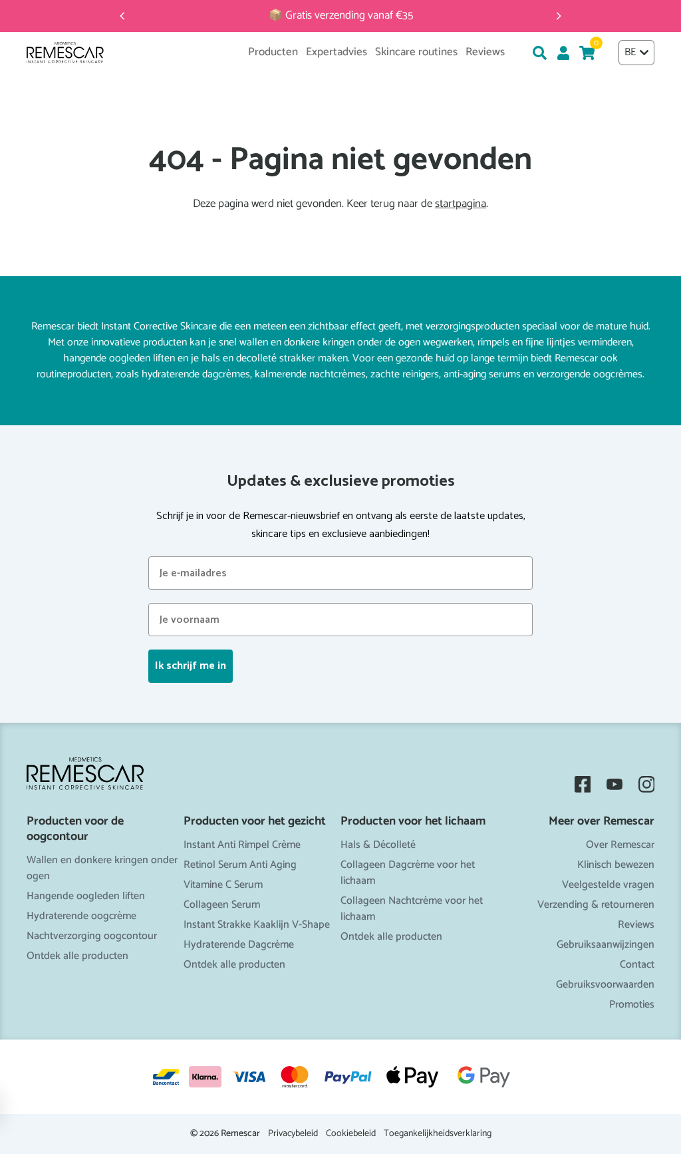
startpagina (460, 204)
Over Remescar (620, 845)
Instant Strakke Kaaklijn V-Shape (257, 925)
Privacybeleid (293, 1134)
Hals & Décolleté (378, 845)
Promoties (631, 1005)
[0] (587, 53)
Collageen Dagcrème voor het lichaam (407, 873)
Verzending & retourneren (595, 905)
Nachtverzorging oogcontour (92, 936)
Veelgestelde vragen (608, 885)
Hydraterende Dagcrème (239, 945)
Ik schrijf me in (190, 666)
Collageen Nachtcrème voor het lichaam (411, 909)
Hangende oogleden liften (86, 896)
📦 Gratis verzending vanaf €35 (341, 16)
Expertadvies (336, 53)
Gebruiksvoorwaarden (605, 985)
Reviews (636, 925)
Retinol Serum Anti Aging (240, 865)
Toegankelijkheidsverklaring (437, 1134)
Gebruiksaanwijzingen (605, 945)
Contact (637, 965)
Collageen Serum (222, 905)
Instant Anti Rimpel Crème (242, 845)
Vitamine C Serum (223, 885)
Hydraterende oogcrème (81, 916)
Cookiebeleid (351, 1134)
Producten (273, 53)
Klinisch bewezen (615, 865)
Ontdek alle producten (77, 956)
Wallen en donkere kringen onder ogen (102, 868)
